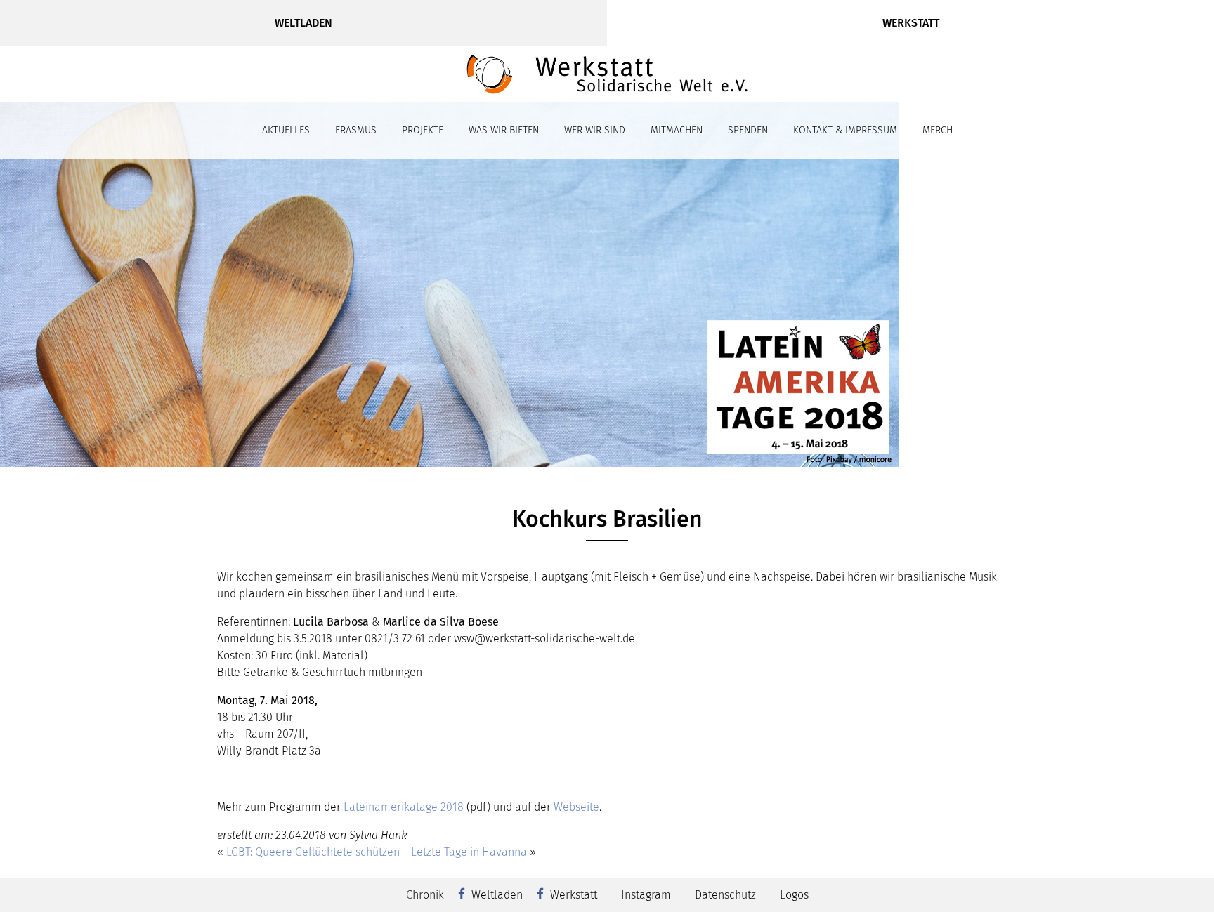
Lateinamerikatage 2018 (404, 807)
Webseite (576, 807)
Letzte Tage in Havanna (469, 852)
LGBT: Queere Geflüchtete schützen (313, 852)
